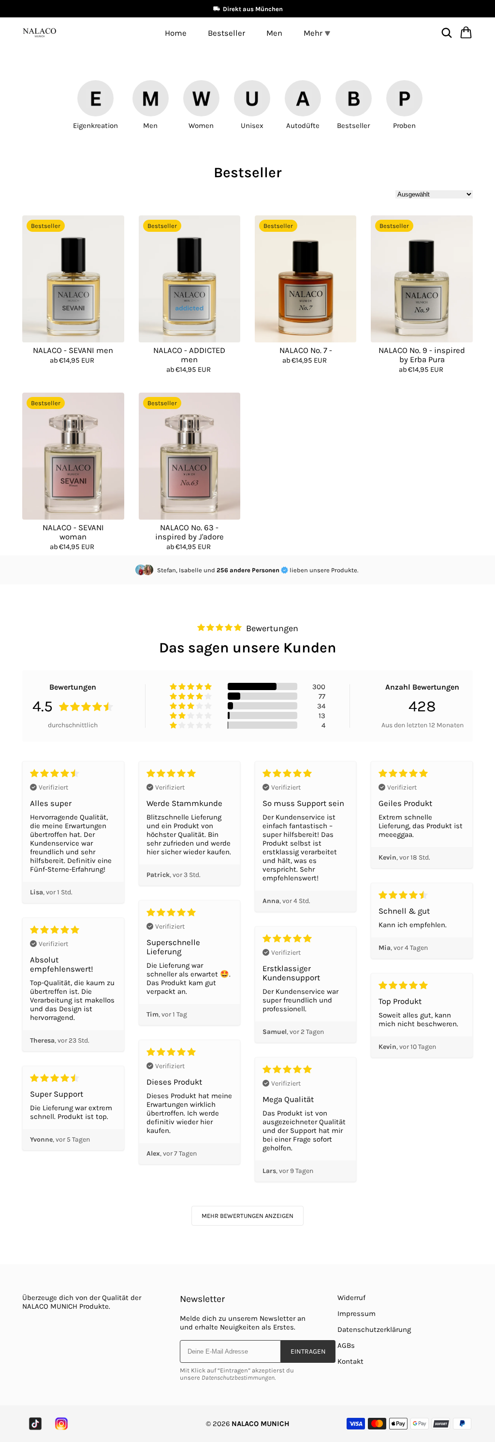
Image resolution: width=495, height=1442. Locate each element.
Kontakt (350, 1361)
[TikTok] (35, 1424)
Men (274, 33)
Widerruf (351, 1297)
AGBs (346, 1345)
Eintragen (308, 1351)
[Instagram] (61, 1424)
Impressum (356, 1313)
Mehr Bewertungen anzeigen (247, 1215)
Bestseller (226, 33)
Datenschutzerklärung (374, 1329)
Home (176, 33)
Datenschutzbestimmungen (238, 1377)
